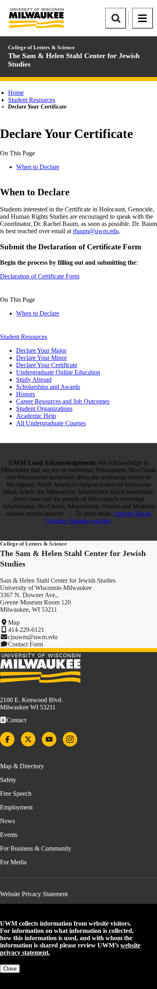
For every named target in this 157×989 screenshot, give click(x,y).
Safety (8, 779)
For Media (13, 862)
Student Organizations (44, 408)
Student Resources (31, 99)
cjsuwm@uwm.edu (33, 637)
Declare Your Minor (41, 357)
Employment (16, 807)
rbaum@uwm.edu (96, 231)
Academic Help (36, 415)
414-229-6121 (26, 629)
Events (8, 834)
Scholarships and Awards (48, 386)
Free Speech (15, 793)
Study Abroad (34, 379)
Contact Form (25, 644)
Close (10, 969)
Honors (25, 394)
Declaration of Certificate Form (39, 276)
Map (14, 622)
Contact (16, 720)
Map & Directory (22, 766)
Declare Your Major (41, 350)
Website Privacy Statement (34, 894)
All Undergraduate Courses (51, 423)
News (7, 821)
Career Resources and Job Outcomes (62, 401)
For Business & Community (35, 848)
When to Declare (37, 166)
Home (16, 92)
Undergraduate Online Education (58, 372)
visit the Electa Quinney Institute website (98, 517)
